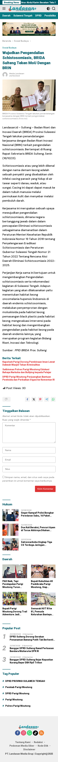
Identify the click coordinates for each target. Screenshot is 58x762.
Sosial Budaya (9, 47)
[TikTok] (35, 733)
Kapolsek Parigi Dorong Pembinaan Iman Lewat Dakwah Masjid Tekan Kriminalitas (28, 363)
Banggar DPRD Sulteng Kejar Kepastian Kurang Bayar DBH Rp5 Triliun (31, 661)
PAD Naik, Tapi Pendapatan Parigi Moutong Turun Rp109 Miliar (12, 584)
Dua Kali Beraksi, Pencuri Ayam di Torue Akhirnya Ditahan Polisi (38, 529)
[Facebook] (17, 733)
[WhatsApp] (29, 733)
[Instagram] (23, 733)
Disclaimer (29, 749)
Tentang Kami (22, 742)
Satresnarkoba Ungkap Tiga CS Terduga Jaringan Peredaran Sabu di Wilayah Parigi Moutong (36, 543)
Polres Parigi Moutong (17, 706)
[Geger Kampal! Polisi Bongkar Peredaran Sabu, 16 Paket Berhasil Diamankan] (10, 515)
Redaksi (38, 742)
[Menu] (4, 8)
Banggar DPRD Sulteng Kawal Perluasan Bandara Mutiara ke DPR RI (32, 649)
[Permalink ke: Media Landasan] (5, 74)
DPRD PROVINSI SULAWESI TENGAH (25, 681)
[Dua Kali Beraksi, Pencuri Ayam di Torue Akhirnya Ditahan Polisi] (10, 530)
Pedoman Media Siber (22, 745)
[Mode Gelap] (48, 8)
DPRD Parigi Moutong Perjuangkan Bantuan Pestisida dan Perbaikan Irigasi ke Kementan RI (28, 378)
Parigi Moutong (14, 699)
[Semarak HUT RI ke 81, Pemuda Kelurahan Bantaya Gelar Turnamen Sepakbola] (43, 599)
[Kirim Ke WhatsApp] (53, 399)
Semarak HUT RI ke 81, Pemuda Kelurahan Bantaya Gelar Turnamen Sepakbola (41, 611)
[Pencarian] (54, 8)
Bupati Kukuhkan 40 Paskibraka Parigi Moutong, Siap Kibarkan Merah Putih (43, 584)
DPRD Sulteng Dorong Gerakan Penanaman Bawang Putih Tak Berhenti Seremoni (31, 638)
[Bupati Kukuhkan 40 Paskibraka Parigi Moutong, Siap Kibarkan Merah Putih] (43, 571)
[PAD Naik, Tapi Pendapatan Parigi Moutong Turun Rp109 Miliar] (14, 571)
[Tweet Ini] (33, 399)
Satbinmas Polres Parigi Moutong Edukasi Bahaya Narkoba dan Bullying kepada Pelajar (26, 371)
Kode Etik (43, 745)
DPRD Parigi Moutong (17, 693)
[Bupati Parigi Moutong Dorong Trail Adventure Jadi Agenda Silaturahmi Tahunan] (14, 599)
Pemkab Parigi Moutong (18, 687)
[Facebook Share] (27, 399)
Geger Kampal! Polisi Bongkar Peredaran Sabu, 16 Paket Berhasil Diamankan (37, 514)
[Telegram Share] (46, 399)
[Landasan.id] (24, 8)
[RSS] (41, 733)
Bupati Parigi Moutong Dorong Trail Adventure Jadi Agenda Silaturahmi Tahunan (14, 611)
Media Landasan (16, 73)
